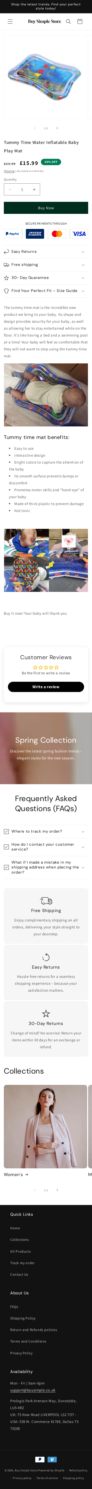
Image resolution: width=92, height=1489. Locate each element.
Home (15, 1228)
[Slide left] (34, 128)
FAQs (14, 1306)
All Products (20, 1251)
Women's (13, 1174)
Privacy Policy (21, 1353)
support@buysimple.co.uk (32, 1390)
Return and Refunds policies (33, 1329)
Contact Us (19, 1274)
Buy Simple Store (26, 1470)
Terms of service (47, 1478)
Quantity (10, 179)
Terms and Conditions (28, 1341)
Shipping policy (73, 1478)
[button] (10, 21)
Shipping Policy (23, 1318)
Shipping (9, 171)
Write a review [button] (45, 686)
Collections (19, 1239)
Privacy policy (22, 1478)
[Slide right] (57, 128)
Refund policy (78, 1470)
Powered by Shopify (51, 1470)
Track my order (22, 1263)
